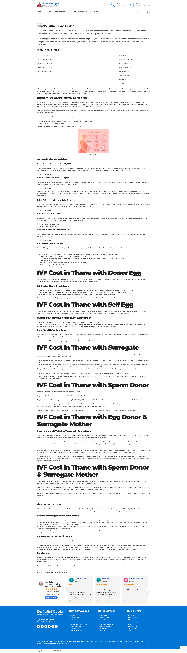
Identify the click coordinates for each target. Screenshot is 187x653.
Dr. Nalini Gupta (59, 572)
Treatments (60, 12)
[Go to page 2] (107, 605)
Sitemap (130, 630)
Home (39, 12)
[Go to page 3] (109, 605)
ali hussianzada (80, 579)
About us (48, 12)
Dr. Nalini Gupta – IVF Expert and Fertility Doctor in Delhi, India (53, 584)
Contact (94, 12)
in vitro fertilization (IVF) (47, 102)
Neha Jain (105, 579)
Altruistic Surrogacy (78, 12)
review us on (50, 597)
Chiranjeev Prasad (136, 579)
